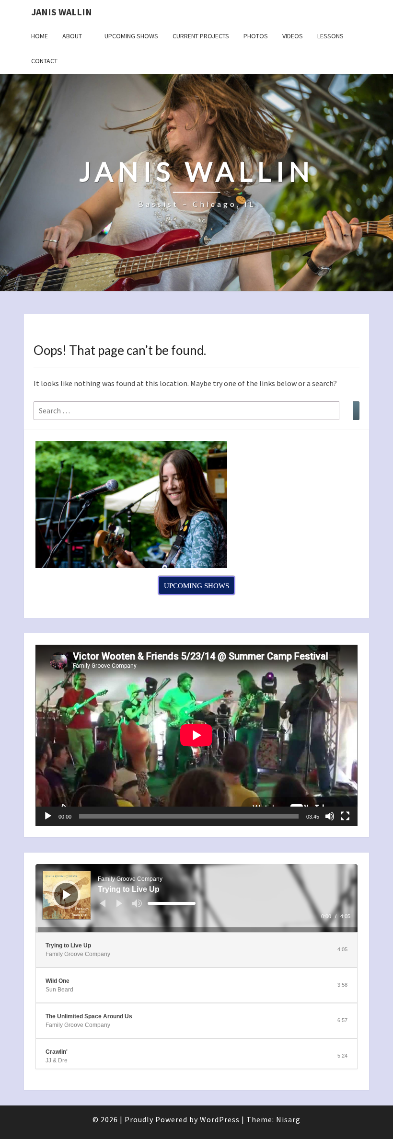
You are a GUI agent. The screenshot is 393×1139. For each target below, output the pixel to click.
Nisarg (288, 1119)
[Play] (48, 816)
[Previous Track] (102, 903)
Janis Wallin (61, 12)
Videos (292, 36)
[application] (196, 735)
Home (39, 36)
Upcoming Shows (131, 36)
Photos (255, 36)
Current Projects (201, 36)
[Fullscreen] (345, 816)
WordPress (220, 1119)
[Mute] (330, 816)
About (72, 36)
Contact (44, 61)
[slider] (172, 903)
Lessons (330, 36)
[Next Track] (119, 903)
